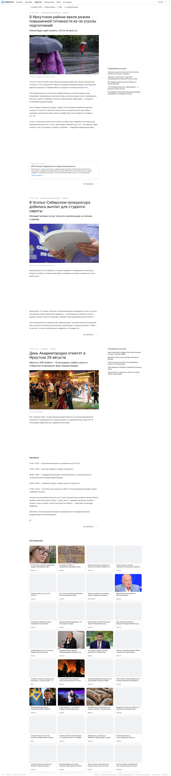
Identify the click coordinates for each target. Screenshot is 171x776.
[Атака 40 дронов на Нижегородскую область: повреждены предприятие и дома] (128, 729)
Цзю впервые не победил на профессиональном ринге (125, 368)
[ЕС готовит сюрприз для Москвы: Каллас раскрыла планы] (71, 587)
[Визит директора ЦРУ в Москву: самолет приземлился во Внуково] (99, 615)
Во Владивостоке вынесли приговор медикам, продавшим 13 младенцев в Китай (124, 93)
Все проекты (22, 774)
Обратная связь (156, 774)
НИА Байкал (44, 349)
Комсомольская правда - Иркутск (50, 12)
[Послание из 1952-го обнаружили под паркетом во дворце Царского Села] (71, 559)
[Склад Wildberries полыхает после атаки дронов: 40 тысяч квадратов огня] (71, 672)
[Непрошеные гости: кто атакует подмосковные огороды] (42, 644)
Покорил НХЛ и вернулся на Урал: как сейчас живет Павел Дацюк (124, 373)
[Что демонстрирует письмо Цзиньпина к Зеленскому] (99, 644)
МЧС (86, 87)
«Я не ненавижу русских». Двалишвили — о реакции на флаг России (123, 88)
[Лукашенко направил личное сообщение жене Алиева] (42, 615)
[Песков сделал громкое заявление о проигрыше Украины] (128, 559)
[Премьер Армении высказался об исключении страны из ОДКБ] (99, 672)
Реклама (15, 774)
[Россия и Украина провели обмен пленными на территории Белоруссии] (128, 644)
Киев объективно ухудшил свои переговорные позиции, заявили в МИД (124, 353)
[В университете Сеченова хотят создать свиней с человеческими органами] (99, 701)
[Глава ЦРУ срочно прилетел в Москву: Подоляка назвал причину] (42, 758)
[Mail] (2, 2)
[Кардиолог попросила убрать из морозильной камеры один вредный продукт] (128, 701)
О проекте (96, 774)
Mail (3, 774)
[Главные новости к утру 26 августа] (42, 587)
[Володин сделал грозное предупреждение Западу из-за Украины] (71, 644)
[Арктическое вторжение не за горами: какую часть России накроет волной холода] (99, 758)
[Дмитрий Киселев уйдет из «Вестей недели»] (128, 587)
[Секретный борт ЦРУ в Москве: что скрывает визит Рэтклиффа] (71, 729)
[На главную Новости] (9, 2)
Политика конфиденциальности (126, 774)
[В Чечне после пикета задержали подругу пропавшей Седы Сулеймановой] (42, 559)
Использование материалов (143, 774)
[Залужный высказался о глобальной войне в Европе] (42, 701)
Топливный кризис (72, 7)
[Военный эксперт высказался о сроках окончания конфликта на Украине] (99, 559)
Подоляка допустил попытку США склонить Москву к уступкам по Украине (123, 73)
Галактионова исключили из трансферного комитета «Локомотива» (123, 363)
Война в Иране (50, 7)
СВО (60, 7)
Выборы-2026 (37, 7)
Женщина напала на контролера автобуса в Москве (123, 358)
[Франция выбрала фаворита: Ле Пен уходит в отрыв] (71, 615)
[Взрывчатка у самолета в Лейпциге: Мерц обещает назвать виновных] (99, 729)
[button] (64, 55)
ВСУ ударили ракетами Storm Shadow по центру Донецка (122, 83)
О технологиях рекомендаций (108, 774)
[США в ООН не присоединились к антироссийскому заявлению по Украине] (128, 672)
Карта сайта (164, 774)
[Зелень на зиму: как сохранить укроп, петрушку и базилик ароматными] (99, 587)
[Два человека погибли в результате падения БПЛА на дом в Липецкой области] (128, 615)
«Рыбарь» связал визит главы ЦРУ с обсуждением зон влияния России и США (122, 78)
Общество (66, 12)
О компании (8, 774)
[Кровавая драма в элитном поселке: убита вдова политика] (71, 758)
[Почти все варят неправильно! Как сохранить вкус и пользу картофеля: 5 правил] (128, 758)
